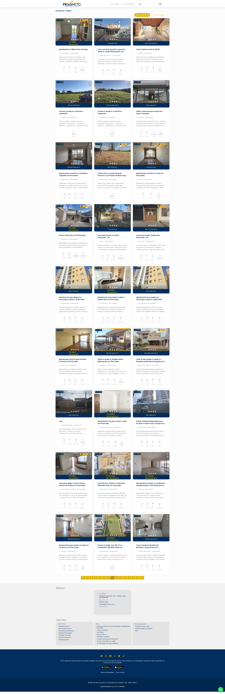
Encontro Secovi (102, 634)
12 (133, 578)
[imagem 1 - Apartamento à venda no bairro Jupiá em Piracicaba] (112, 401)
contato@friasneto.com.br (107, 604)
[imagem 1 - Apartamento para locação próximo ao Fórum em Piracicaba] (74, 339)
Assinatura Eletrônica (65, 637)
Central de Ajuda (63, 639)
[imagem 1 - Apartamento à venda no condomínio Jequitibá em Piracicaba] (74, 153)
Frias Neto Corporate (103, 636)
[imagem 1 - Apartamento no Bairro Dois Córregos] (74, 29)
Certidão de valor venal (142, 626)
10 (125, 578)
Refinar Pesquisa (141, 15)
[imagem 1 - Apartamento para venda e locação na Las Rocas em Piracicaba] (74, 525)
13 (138, 578)
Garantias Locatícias (65, 635)
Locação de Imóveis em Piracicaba (107, 639)
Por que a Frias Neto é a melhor (106, 641)
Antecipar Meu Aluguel (65, 633)
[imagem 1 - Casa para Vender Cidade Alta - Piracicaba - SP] (151, 215)
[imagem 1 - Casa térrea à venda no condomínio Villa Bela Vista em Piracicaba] (112, 463)
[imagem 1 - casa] (74, 401)
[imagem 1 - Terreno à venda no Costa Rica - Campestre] (74, 91)
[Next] (89, 30)
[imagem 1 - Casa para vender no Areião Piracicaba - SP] (112, 215)
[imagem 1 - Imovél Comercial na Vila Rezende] (74, 215)
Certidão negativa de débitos (143, 628)
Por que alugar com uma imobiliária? (107, 643)
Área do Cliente (115, 4)
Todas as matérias (102, 630)
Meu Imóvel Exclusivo (65, 628)
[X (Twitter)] (114, 656)
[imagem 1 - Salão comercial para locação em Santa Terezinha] (151, 91)
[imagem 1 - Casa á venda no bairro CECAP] (151, 29)
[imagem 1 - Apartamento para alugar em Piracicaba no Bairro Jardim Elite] (74, 277)
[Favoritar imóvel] (90, 20)
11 (129, 578)
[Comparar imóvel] (90, 23)
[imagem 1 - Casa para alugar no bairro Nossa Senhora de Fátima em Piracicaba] (74, 463)
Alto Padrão (100, 632)
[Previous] (58, 30)
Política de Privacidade (107, 672)
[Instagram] (106, 656)
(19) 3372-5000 (127, 4)
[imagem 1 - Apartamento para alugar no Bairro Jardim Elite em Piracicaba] (112, 277)
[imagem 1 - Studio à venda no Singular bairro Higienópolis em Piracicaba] (112, 339)
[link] (85, 4)
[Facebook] (101, 656)
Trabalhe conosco (64, 626)
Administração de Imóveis (66, 630)
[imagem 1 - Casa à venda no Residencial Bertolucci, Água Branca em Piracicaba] (151, 525)
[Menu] (160, 4)
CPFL (136, 630)
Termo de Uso (120, 672)
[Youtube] (119, 656)
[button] (139, 4)
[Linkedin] (110, 656)
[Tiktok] (123, 656)
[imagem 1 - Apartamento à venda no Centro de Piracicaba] (151, 153)
